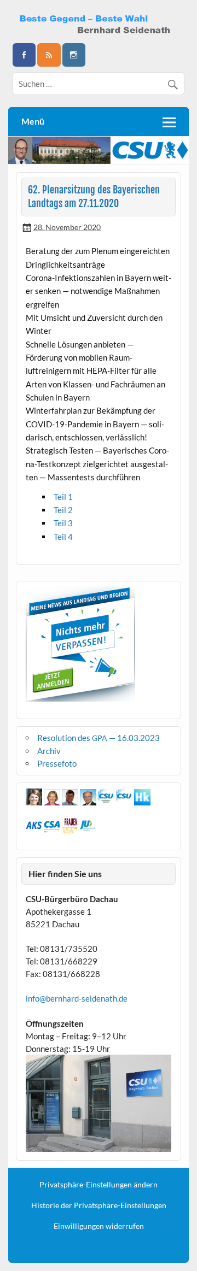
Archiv (49, 751)
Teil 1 (63, 497)
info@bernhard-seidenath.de (77, 998)
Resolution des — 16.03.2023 (98, 738)
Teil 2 (63, 510)
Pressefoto (57, 763)
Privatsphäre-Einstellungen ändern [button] (98, 1184)
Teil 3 (63, 523)
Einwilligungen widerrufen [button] (99, 1226)
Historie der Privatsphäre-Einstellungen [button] (98, 1205)
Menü (32, 121)
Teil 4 (63, 537)
